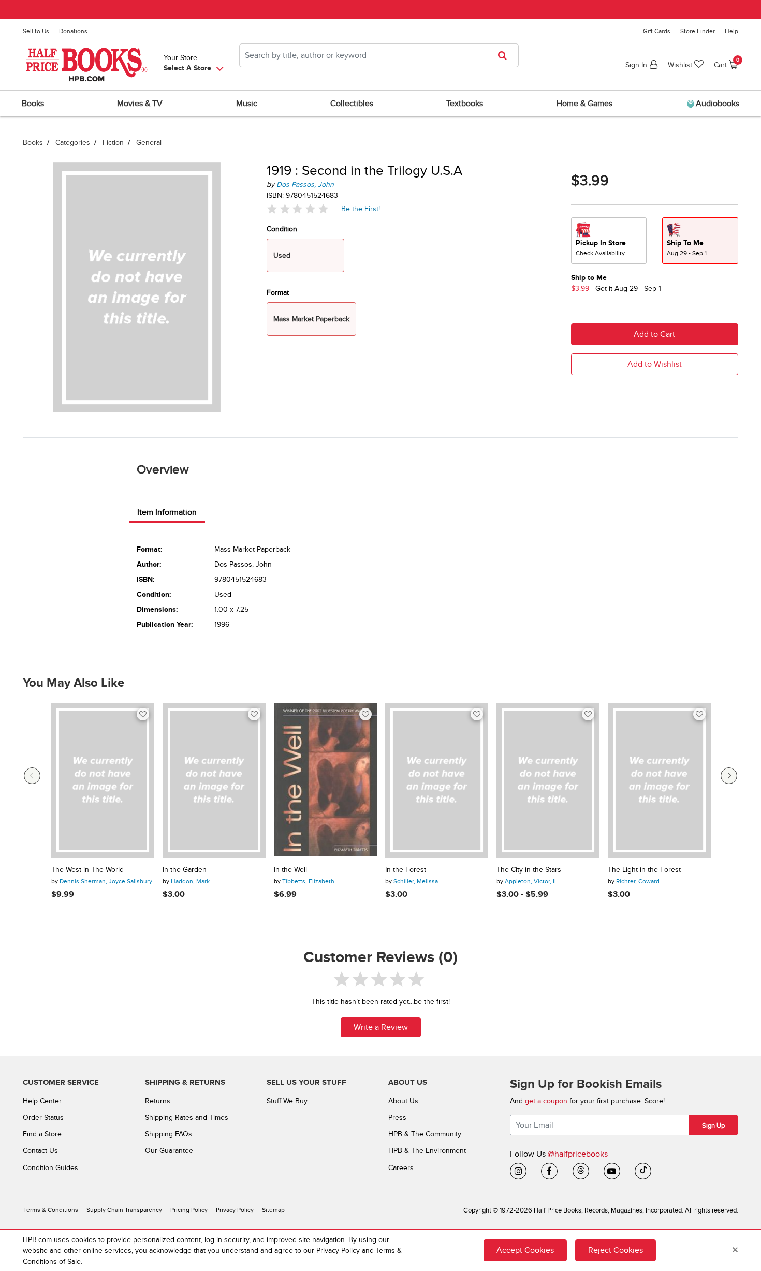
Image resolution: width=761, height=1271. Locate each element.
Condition (282, 229)
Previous (32, 775)
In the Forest (405, 870)
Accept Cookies (525, 1250)
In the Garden (185, 870)
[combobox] (379, 55)
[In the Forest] (436, 780)
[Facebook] (549, 1171)
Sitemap (273, 1210)
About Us (403, 1101)
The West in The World (87, 870)
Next (729, 775)
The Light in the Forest (644, 870)
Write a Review (381, 1027)
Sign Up (713, 1125)
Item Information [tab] (167, 512)
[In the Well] (325, 780)
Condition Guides (50, 1167)
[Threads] (581, 1171)
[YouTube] (612, 1171)
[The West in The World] (102, 780)
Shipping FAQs (168, 1134)
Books (33, 142)
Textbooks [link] (464, 103)
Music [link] (246, 103)
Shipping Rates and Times (186, 1117)
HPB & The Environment (427, 1150)
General (149, 142)
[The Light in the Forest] (659, 780)
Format (278, 292)
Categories (72, 142)
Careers (401, 1167)
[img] (298, 209)
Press (397, 1117)
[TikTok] (643, 1171)
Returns (157, 1101)
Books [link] (33, 103)
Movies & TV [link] (140, 103)
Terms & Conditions (50, 1210)
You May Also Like (73, 683)
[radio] (609, 240)
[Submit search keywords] (505, 55)
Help (731, 31)
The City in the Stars (528, 870)
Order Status (43, 1117)
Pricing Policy (189, 1210)
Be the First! (360, 208)
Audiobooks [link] (716, 103)
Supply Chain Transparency (124, 1210)
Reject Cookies (615, 1250)
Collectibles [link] (351, 103)
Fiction (113, 142)
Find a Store (42, 1134)
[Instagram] (518, 1171)
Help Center (42, 1101)
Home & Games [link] (584, 103)
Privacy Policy (235, 1210)
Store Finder (697, 31)
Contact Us (40, 1150)
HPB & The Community (424, 1134)
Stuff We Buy (287, 1101)
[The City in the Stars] (547, 780)
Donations (73, 31)
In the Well (290, 870)
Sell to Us (36, 31)
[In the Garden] (214, 780)
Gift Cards (656, 31)
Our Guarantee (169, 1150)
